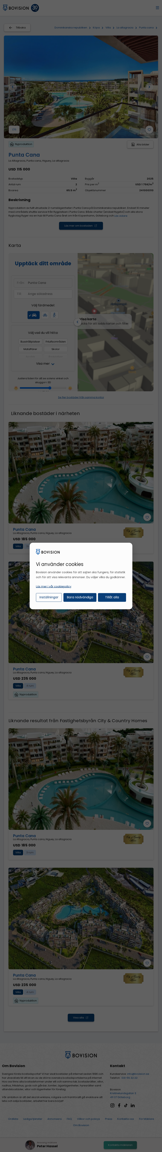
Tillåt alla (112, 597)
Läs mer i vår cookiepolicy (53, 586)
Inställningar (48, 597)
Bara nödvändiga (80, 597)
